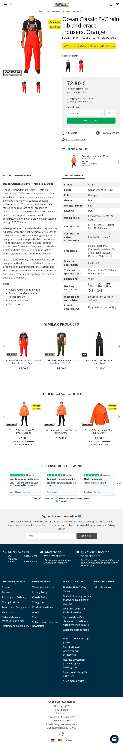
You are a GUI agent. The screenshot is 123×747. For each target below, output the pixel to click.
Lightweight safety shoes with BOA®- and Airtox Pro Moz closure (76, 621)
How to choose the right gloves (76, 640)
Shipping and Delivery (14, 597)
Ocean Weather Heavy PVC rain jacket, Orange (61, 431)
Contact (6, 587)
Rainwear (66, 12)
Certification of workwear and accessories (71, 651)
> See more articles (73, 681)
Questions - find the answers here (95, 554)
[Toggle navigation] (5, 4)
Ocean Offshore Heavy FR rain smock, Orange (95, 157)
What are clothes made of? (76, 631)
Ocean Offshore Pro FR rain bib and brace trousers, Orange (23, 361)
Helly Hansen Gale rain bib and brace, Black (99, 361)
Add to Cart (91, 120)
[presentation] (118, 347)
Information (41, 581)
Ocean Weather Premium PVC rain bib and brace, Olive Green (61, 361)
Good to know (73, 581)
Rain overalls (77, 12)
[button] (114, 739)
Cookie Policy (39, 597)
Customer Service (13, 581)
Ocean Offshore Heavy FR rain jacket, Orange (99, 431)
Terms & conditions (43, 587)
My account (8, 612)
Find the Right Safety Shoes (74, 589)
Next (63, 45)
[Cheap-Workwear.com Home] (61, 4)
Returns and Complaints (15, 607)
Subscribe (87, 535)
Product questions (42, 607)
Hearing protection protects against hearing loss (74, 663)
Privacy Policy (39, 592)
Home (41, 12)
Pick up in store (10, 602)
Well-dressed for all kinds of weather (74, 610)
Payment (6, 592)
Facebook (105, 587)
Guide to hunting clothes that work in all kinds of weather (77, 599)
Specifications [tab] (74, 175)
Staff (35, 617)
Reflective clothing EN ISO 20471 (75, 674)
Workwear (56, 12)
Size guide (38, 602)
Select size (73, 107)
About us (37, 612)
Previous (65, 162)
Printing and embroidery (15, 626)
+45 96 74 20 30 (18, 552)
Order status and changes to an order (13, 619)
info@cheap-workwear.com (54, 554)
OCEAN (92, 184)
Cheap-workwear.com (61, 701)
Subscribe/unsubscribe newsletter (45, 624)
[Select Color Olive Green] (68, 66)
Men (47, 12)
